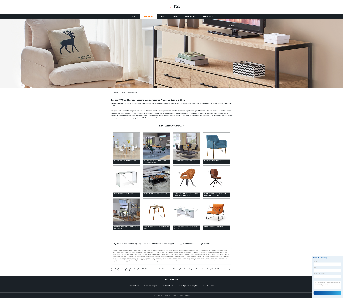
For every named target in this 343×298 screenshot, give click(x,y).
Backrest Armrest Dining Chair (205, 269)
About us (207, 16)
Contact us (190, 16)
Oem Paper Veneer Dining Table (188, 285)
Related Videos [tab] (188, 243)
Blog (175, 16)
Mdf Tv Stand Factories (222, 269)
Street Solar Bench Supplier (126, 271)
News (163, 16)
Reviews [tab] (206, 243)
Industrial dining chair (152, 285)
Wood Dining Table (136, 269)
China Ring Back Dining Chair (120, 269)
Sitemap (187, 295)
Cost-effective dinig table (188, 269)
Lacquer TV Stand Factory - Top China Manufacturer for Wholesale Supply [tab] (145, 243)
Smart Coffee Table (159, 269)
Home (134, 16)
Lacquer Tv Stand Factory (129, 92)
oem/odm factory (134, 285)
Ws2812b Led (169, 285)
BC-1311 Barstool (147, 269)
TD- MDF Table (209, 285)
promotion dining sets (172, 269)
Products (148, 16)
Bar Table (114, 271)
